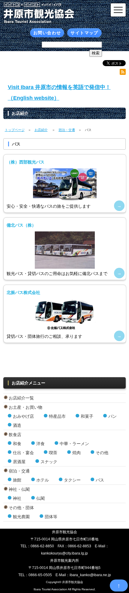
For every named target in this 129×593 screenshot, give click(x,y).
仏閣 (40, 498)
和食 (17, 443)
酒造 (17, 425)
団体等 (51, 516)
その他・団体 (21, 507)
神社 (17, 498)
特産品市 (57, 416)
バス (100, 480)
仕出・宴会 (23, 452)
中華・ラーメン (74, 443)
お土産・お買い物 (25, 407)
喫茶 (53, 452)
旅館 (17, 480)
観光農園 (21, 516)
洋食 (40, 443)
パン (112, 416)
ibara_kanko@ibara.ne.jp (90, 575)
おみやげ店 (23, 416)
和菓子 (87, 416)
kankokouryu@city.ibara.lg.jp (64, 553)
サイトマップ (84, 32)
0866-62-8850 (42, 546)
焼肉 (76, 452)
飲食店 (15, 434)
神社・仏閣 (19, 489)
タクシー (72, 480)
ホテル (42, 480)
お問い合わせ (47, 32)
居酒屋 (19, 461)
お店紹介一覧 (21, 398)
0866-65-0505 (40, 575)
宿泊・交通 (19, 471)
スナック (48, 461)
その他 (102, 452)
